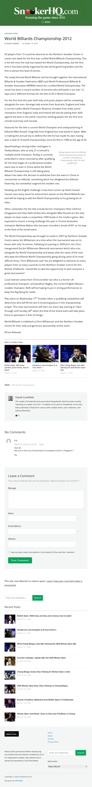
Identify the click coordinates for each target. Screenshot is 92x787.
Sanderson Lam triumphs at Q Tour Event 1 (44, 366)
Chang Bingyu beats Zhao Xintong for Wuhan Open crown (43, 672)
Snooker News (11, 33)
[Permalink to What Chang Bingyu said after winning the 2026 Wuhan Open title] (73, 353)
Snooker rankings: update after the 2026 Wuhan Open (41, 658)
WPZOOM (19, 781)
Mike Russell (17, 385)
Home (50, 733)
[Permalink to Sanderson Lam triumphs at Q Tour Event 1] (45, 353)
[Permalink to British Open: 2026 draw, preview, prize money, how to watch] (18, 353)
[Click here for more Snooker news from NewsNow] (12, 734)
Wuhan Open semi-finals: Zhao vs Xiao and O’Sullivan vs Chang (46, 714)
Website (11, 539)
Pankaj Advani (28, 385)
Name (11, 513)
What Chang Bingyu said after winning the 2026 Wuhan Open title (73, 367)
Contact (51, 739)
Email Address (14, 526)
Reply (41, 444)
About (50, 736)
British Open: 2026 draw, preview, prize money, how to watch (17, 367)
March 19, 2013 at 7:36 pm (25, 444)
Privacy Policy (53, 742)
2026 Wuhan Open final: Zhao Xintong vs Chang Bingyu (42, 686)
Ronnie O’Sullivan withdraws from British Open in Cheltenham (45, 700)
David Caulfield (13, 43)
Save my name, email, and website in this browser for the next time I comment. (43, 552)
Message (12, 488)
